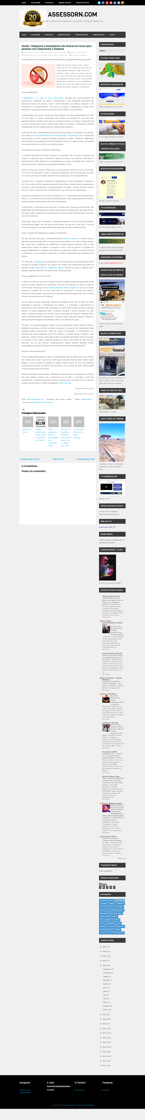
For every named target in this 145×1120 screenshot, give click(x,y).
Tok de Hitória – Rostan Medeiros (112, 679)
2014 (105, 1047)
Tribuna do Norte (82, 2)
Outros (112, 35)
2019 (104, 1024)
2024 (105, 956)
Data (111, 907)
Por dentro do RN (109, 752)
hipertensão (39, 262)
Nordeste (110, 923)
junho (105, 991)
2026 (105, 947)
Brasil (78, 52)
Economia (25, 55)
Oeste (118, 923)
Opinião (44, 55)
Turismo (117, 929)
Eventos (112, 913)
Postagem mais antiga (86, 459)
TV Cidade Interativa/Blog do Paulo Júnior (112, 622)
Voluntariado (63, 55)
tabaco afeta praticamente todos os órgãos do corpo (63, 288)
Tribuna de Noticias (110, 723)
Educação (32, 55)
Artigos (72, 52)
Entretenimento (117, 910)
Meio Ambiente (106, 920)
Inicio (24, 2)
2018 (104, 1029)
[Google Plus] (107, 3)
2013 (104, 1052)
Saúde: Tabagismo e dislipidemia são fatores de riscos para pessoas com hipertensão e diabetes (57, 47)
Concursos (49, 2)
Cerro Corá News (109, 694)
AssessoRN (35, 2)
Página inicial (58, 459)
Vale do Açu (105, 933)
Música (116, 920)
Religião (120, 926)
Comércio (120, 903)
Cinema (111, 903)
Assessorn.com (24, 1090)
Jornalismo (104, 916)
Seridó (109, 929)
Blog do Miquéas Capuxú (112, 803)
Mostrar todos (122, 858)
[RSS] (122, 3)
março (105, 1002)
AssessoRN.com (72, 14)
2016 (104, 1038)
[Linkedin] (115, 3)
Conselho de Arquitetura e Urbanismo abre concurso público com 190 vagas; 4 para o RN (66, 438)
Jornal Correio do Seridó (112, 653)
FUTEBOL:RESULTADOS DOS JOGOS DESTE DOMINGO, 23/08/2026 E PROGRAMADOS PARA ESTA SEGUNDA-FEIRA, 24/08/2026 (113, 811)
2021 (104, 1015)
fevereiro (106, 1006)
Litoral (114, 916)
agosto (105, 984)
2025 (105, 951)
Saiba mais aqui (65, 383)
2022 (105, 965)
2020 (105, 1019)
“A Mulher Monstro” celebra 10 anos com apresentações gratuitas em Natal (112, 756)
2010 (105, 1066)
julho (105, 988)
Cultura (103, 907)
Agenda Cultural (64, 2)
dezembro (107, 969)
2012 (104, 1056)
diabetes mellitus (69, 238)
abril (105, 999)
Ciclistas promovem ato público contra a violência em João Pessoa (40, 435)
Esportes (103, 913)
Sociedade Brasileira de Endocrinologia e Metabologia (57, 135)
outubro (106, 977)
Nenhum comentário (79, 55)
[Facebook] (103, 3)
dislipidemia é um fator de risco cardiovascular (44, 98)
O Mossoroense (99, 35)
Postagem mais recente (29, 459)
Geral (39, 55)
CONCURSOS (119, 900)
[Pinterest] (111, 3)
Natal (102, 923)
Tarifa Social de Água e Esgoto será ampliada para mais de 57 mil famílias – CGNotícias (112, 657)
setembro (106, 980)
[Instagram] (118, 3)
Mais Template (89, 1105)
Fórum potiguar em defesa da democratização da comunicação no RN (53, 438)
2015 (104, 1042)
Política (50, 55)
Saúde (56, 55)
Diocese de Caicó (109, 837)
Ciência (83, 52)
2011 (104, 1061)
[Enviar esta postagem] (23, 409)
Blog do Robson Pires (111, 596)
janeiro (105, 1010)
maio (105, 995)
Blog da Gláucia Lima (110, 777)
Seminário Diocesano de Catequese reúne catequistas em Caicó (112, 841)
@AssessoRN (79, 1090)
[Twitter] (99, 3)
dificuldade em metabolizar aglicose (50, 268)
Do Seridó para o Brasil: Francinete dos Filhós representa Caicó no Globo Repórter (117, 630)
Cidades (103, 903)
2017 (104, 1033)
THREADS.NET (25, 1093)
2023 (105, 961)
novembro (107, 973)
